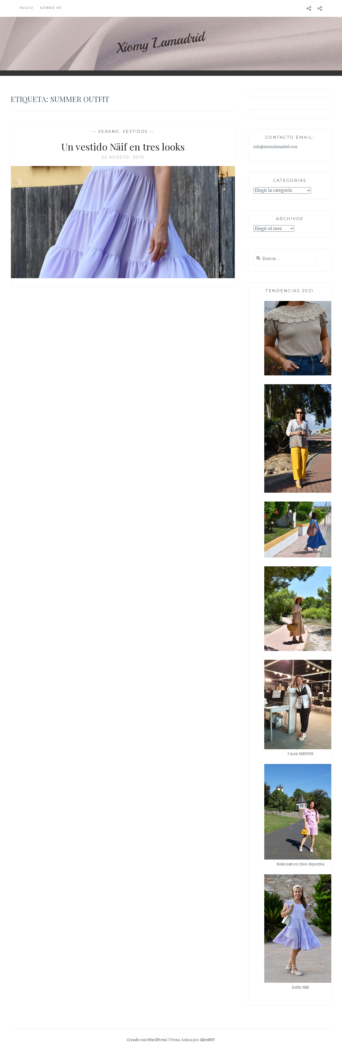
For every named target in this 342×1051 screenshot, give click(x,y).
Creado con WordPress (147, 1040)
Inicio (26, 8)
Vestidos (135, 131)
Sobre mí (51, 8)
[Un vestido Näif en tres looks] (123, 276)
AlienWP (207, 1040)
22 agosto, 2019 (123, 157)
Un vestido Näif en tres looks (123, 146)
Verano (108, 131)
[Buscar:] (285, 259)
